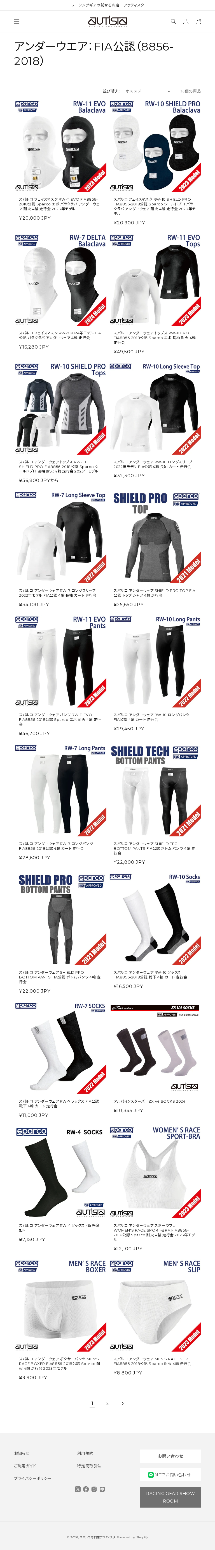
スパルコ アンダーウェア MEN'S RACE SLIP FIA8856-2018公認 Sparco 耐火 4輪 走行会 (152, 1361)
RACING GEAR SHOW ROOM (170, 1497)
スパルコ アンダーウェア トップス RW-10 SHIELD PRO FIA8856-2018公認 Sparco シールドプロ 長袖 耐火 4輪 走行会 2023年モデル (58, 467)
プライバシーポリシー (33, 1478)
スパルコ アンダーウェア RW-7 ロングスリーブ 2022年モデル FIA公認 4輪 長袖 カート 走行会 (58, 593)
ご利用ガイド (25, 1466)
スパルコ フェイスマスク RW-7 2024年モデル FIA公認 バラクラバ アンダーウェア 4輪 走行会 (60, 335)
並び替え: (111, 90)
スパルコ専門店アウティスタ (98, 1537)
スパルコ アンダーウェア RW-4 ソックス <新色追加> (59, 1227)
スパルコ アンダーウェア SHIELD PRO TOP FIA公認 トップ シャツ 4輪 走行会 (154, 593)
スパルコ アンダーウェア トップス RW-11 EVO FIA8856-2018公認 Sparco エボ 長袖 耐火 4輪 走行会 (155, 338)
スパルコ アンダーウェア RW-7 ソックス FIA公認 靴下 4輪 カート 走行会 (59, 1103)
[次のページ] (122, 1403)
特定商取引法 (89, 1466)
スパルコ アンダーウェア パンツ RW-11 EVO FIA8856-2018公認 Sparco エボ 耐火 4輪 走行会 (60, 719)
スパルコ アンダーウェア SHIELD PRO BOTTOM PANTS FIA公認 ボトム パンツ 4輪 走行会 (60, 977)
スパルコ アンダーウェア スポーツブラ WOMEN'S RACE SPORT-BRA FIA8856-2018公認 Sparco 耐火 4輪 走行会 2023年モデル (154, 1232)
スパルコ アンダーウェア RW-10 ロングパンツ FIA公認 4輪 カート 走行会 (152, 717)
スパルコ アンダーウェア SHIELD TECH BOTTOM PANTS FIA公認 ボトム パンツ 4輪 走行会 (154, 848)
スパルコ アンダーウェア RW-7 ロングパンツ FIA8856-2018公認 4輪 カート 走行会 (56, 846)
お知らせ (21, 1453)
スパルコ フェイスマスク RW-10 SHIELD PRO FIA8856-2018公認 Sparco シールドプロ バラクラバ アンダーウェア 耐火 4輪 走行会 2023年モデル (155, 206)
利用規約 (85, 1453)
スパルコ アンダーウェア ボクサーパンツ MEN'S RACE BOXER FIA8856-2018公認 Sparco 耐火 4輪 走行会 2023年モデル (59, 1364)
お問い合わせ (170, 1456)
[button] (17, 21)
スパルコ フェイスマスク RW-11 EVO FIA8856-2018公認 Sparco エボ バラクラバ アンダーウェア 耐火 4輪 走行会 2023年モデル (59, 204)
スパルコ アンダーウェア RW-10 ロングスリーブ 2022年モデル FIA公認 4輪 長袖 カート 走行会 (153, 464)
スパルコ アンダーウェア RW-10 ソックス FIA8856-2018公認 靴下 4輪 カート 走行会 (150, 974)
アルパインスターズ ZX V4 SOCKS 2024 (150, 1101)
